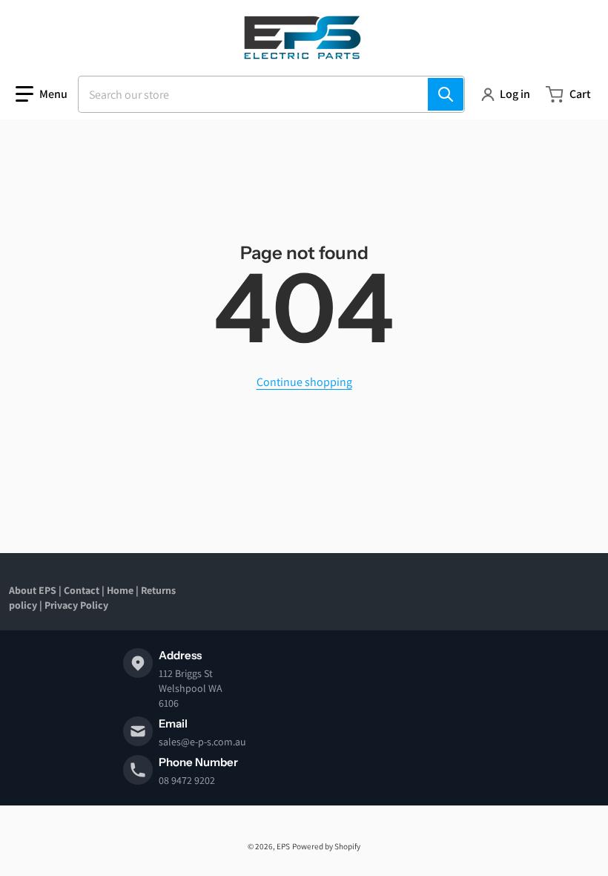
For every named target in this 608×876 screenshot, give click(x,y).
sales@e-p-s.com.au (202, 741)
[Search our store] (445, 94)
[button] (41, 94)
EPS (283, 846)
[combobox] (271, 94)
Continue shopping (304, 382)
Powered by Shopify (326, 846)
